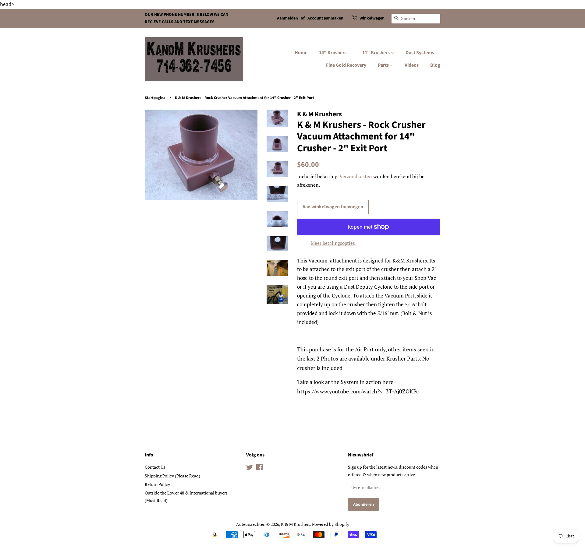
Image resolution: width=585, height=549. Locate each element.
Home (301, 52)
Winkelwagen (372, 18)
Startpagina (155, 97)
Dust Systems (420, 52)
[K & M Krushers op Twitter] (249, 468)
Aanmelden (287, 18)
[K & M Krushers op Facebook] (259, 468)
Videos (412, 65)
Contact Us (155, 467)
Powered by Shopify (330, 524)
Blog (435, 65)
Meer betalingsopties (333, 243)
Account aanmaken (325, 18)
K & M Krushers (295, 524)
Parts (384, 65)
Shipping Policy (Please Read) (172, 476)
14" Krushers (333, 52)
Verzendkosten (355, 176)
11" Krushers (376, 52)
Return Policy (157, 484)
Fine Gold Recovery (346, 65)
